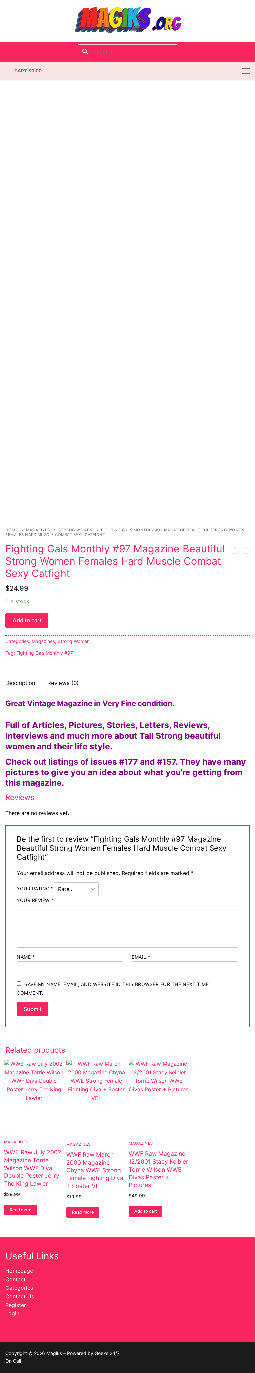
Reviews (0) (63, 683)
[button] (145, 1211)
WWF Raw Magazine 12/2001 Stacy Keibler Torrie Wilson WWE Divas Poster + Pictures (158, 1169)
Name (26, 957)
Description (20, 683)
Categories (19, 1288)
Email (141, 957)
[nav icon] (246, 71)
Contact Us (19, 1296)
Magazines (38, 530)
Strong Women (75, 530)
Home (11, 530)
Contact (15, 1279)
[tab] (20, 683)
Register (15, 1305)
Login (12, 1313)
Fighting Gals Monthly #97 (44, 653)
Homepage (19, 1270)
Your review (35, 900)
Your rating (35, 889)
